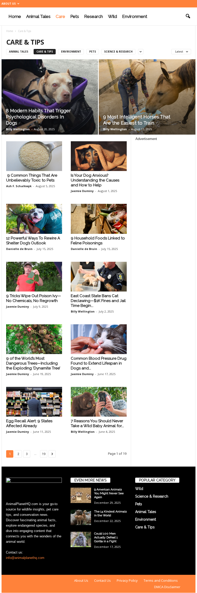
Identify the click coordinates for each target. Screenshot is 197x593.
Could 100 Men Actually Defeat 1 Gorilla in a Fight (106, 537)
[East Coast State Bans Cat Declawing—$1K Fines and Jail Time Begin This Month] (99, 277)
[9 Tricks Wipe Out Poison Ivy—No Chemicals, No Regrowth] (34, 277)
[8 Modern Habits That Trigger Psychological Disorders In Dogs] (50, 97)
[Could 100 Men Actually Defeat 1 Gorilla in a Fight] (81, 539)
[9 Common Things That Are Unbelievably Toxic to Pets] (34, 156)
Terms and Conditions (161, 580)
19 (43, 454)
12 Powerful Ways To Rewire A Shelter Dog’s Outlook (33, 240)
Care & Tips (44, 51)
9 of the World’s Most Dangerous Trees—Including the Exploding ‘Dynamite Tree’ (33, 363)
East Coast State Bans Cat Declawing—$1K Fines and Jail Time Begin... (98, 301)
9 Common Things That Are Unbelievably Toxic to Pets (31, 178)
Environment (134, 16)
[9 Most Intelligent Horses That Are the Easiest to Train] (147, 97)
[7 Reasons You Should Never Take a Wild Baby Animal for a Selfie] (99, 402)
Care (60, 16)
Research (93, 16)
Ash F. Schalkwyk (19, 186)
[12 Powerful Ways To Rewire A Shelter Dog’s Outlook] (34, 219)
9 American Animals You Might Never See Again (109, 493)
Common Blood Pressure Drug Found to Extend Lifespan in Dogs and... (98, 363)
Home (14, 16)
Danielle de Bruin (19, 249)
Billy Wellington (18, 129)
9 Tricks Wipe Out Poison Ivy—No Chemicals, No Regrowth (33, 298)
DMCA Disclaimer (167, 587)
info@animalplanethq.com (25, 558)
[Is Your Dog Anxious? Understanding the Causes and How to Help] (99, 156)
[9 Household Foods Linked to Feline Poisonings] (99, 219)
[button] (187, 16)
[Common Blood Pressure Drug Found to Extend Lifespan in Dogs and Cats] (99, 339)
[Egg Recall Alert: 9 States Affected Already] (34, 402)
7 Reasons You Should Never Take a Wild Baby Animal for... (97, 423)
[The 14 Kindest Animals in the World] (81, 517)
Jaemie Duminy (82, 191)
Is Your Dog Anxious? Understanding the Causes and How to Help (95, 180)
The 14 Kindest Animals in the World (110, 513)
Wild (112, 16)
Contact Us (102, 580)
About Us (9, 3)
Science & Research (118, 51)
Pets (74, 16)
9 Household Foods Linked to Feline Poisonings (98, 240)
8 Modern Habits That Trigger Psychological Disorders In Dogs (38, 117)
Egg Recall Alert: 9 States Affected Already (29, 423)
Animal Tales (38, 16)
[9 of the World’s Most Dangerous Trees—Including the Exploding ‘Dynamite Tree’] (34, 339)
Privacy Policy (127, 580)
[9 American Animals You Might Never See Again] (81, 495)
